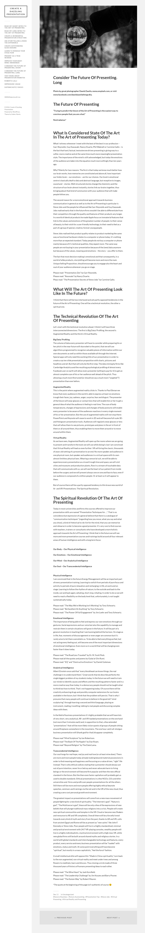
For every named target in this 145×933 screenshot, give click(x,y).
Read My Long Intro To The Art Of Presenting (15, 32)
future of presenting (77, 897)
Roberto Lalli (11, 81)
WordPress (16, 112)
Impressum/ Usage (12, 84)
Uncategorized (68, 894)
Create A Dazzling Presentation (16, 11)
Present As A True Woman (12, 57)
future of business (61, 897)
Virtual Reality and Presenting (74, 899)
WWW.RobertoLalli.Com (12, 97)
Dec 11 (56, 894)
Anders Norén (15, 114)
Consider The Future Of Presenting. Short (15, 67)
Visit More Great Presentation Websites (15, 77)
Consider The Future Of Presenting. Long (15, 72)
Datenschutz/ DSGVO (14, 87)
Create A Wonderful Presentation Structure (16, 37)
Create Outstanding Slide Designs (14, 47)
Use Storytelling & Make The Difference (16, 42)
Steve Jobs (106, 897)
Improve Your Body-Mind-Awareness (14, 62)
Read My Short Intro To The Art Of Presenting (15, 27)
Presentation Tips (93, 897)
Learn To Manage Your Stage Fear (15, 52)
